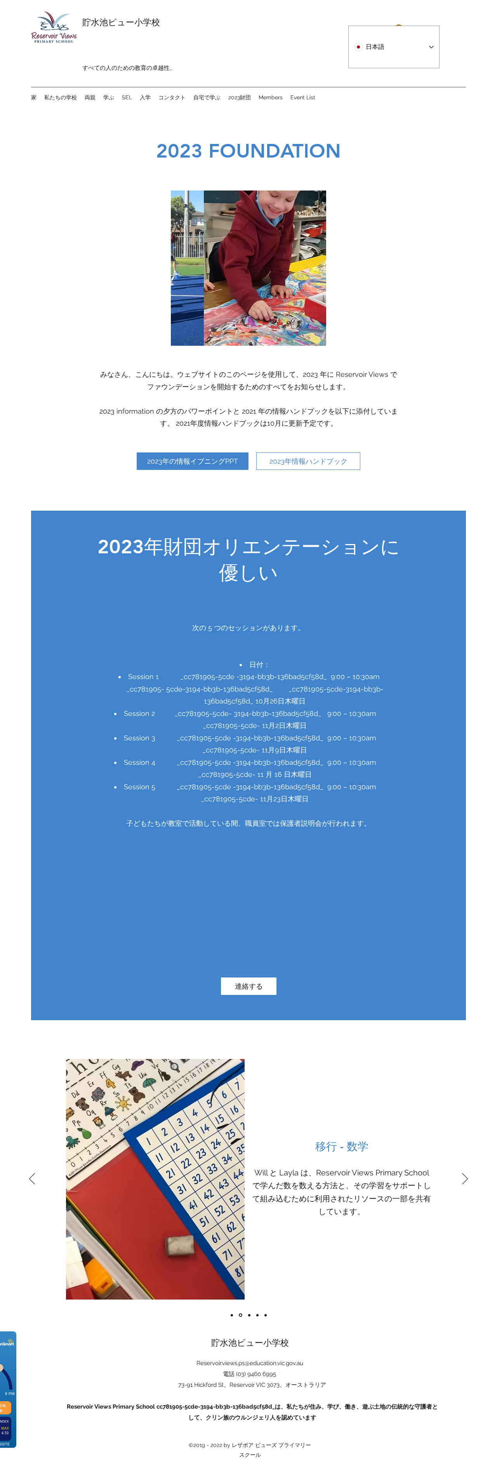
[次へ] (465, 1179)
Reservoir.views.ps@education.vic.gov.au (249, 1363)
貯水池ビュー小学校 (121, 22)
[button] (248, 268)
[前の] (32, 1179)
